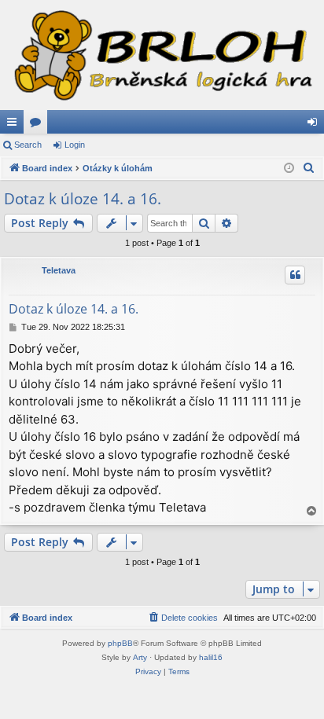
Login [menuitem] (315, 125)
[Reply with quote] (295, 275)
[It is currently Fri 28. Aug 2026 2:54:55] (289, 169)
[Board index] (162, 55)
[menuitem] (309, 168)
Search (28, 144)
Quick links (15, 125)
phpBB (120, 643)
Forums (38, 125)
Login (74, 144)
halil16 (211, 657)
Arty (140, 657)
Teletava (58, 270)
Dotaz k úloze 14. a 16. (82, 199)
